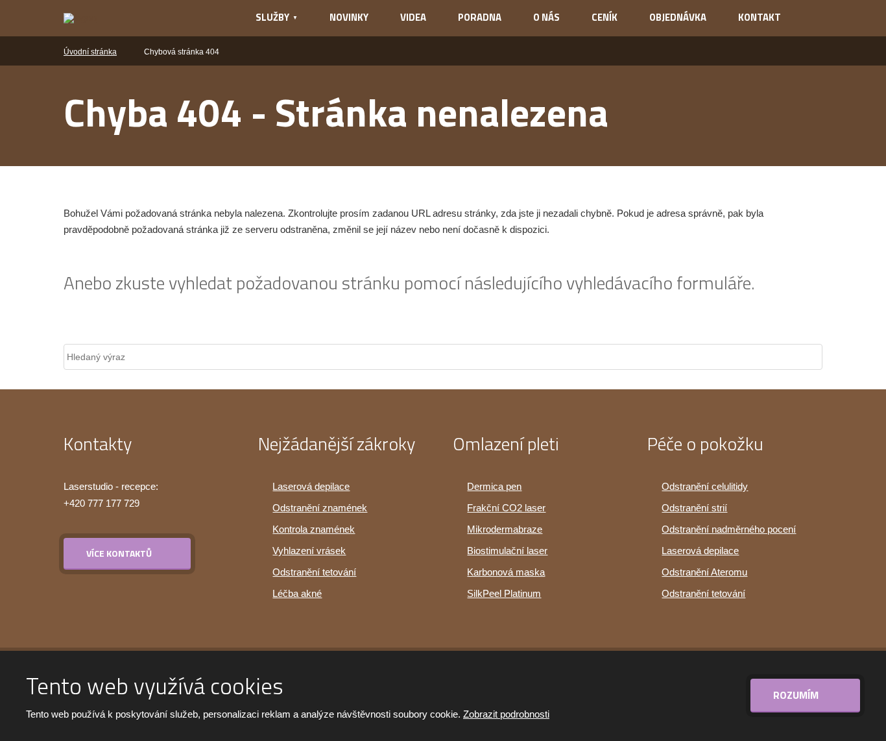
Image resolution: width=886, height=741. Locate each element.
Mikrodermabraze (504, 529)
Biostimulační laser (507, 550)
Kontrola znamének (313, 529)
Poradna (479, 17)
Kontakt (759, 17)
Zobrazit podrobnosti (506, 714)
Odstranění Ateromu (704, 571)
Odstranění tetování (314, 571)
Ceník (604, 17)
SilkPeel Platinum (504, 593)
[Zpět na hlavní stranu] (142, 18)
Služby (272, 17)
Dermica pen (494, 486)
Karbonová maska (506, 571)
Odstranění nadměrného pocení (729, 529)
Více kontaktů (119, 553)
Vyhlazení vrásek (309, 550)
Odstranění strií (694, 507)
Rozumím (797, 695)
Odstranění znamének (319, 507)
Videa (413, 17)
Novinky (348, 17)
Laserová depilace (311, 486)
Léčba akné (297, 593)
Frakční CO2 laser (506, 507)
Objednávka (677, 17)
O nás (546, 17)
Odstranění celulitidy (705, 486)
